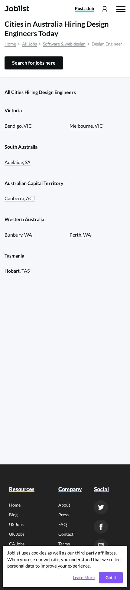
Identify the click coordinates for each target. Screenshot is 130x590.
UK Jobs (16, 534)
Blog (13, 514)
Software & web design (64, 43)
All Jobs (29, 43)
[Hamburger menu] (120, 8)
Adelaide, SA (18, 162)
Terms (64, 543)
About (64, 504)
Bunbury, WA (18, 235)
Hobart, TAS (17, 271)
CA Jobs (16, 543)
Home (10, 43)
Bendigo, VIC (18, 126)
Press (63, 514)
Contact (65, 534)
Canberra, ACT (20, 198)
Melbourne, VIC (86, 126)
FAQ (62, 524)
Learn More (84, 577)
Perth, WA (80, 235)
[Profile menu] (104, 9)
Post (84, 8)
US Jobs (16, 524)
